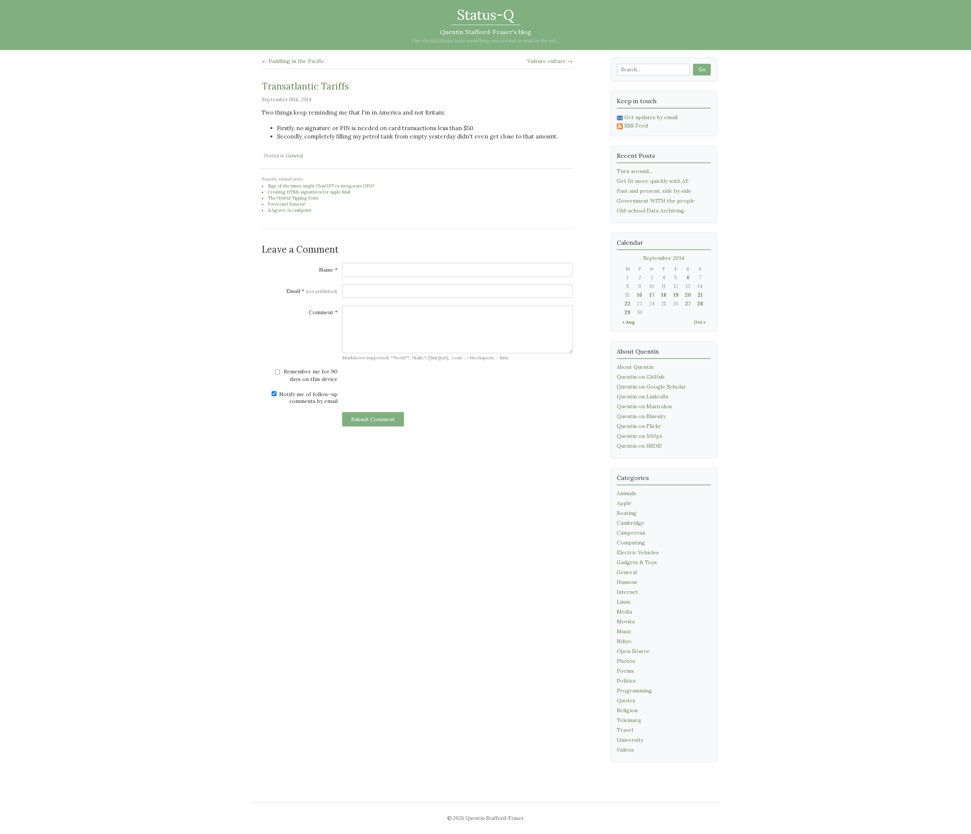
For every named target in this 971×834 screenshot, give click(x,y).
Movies (626, 621)
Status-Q (485, 15)
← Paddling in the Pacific (293, 61)
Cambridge (630, 522)
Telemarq (629, 720)
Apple (624, 503)
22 (627, 304)
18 (663, 295)
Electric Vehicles (638, 552)
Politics (626, 680)
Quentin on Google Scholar (651, 386)
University (630, 739)
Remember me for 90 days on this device (310, 375)
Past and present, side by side (654, 190)
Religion (627, 710)
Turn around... (634, 171)
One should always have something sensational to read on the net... (485, 41)
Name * (328, 269)
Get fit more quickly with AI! (652, 181)
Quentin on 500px (639, 436)
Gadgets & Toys (637, 562)
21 (700, 295)
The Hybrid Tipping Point (293, 198)
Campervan (631, 532)
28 (700, 304)
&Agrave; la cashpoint (289, 210)
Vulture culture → (550, 61)
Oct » (699, 322)
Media (624, 611)
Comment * (323, 312)
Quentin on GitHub (641, 376)
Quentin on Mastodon (644, 406)
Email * (312, 291)
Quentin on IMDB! (639, 445)
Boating (626, 513)
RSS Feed (636, 125)
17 (651, 295)
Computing (631, 542)
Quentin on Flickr (639, 426)
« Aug (628, 322)
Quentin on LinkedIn (642, 396)
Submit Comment (373, 419)
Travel (625, 730)
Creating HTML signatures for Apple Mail (309, 192)
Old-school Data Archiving (650, 210)
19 (676, 295)
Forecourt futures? (287, 204)
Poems (625, 670)
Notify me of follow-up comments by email (308, 397)
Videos (625, 749)
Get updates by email (650, 117)
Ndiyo (624, 641)
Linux (623, 601)
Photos (626, 661)
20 (688, 295)
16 (639, 295)
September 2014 (663, 258)
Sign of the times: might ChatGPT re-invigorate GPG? (321, 186)
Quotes (626, 700)
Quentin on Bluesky (641, 416)
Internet (627, 592)
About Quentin (635, 366)
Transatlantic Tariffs (305, 86)
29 (627, 312)
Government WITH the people (656, 200)
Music (624, 631)
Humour (627, 582)
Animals (626, 493)
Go (702, 69)
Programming (634, 690)
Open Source (633, 651)
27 (688, 304)
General (294, 156)
